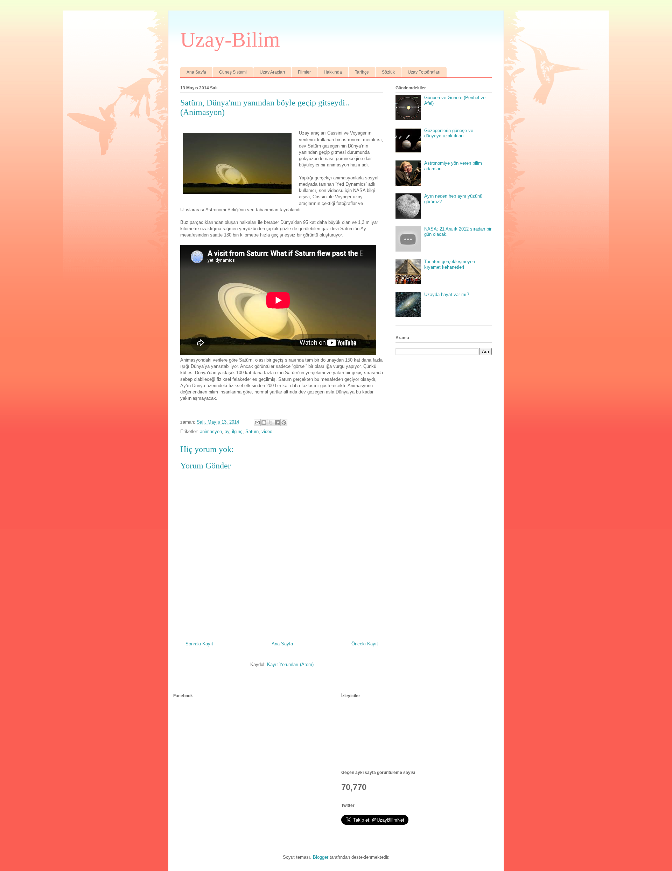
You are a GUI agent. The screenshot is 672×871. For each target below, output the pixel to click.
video (266, 431)
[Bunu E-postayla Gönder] (257, 422)
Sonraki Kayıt (199, 643)
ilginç (237, 431)
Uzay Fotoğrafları (424, 72)
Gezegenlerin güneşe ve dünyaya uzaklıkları (448, 133)
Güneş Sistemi (233, 72)
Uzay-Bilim (230, 39)
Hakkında (333, 72)
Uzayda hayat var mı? (446, 294)
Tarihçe (362, 72)
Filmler (304, 72)
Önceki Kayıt (364, 643)
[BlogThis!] (263, 422)
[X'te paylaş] (270, 422)
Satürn (252, 431)
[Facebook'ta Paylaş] (277, 422)
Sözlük (388, 72)
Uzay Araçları (272, 72)
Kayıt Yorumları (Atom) (290, 664)
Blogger (320, 857)
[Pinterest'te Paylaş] (283, 422)
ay (227, 431)
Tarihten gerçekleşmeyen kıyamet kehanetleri (449, 264)
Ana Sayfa (196, 72)
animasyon (211, 431)
